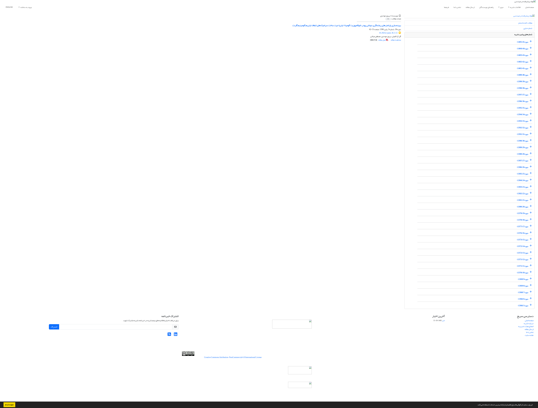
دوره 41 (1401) (522, 68)
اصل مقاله (378, 40)
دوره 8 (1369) (523, 286)
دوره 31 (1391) (522, 134)
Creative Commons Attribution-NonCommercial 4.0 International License (233, 357)
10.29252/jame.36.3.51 (388, 33)
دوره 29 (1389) (522, 147)
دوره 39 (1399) (522, 81)
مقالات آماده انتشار (525, 23)
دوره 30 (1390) (522, 141)
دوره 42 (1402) (522, 62)
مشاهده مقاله (396, 40)
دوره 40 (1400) (522, 75)
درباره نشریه (529, 323)
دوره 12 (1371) (522, 259)
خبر (443, 320)
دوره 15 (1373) (522, 240)
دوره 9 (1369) (523, 279)
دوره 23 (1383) (522, 187)
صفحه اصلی (529, 7)
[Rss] (169, 335)
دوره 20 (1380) (522, 207)
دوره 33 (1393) (522, 121)
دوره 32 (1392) (522, 128)
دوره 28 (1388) (522, 154)
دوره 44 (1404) (522, 48)
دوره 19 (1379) (522, 213)
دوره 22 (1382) (522, 193)
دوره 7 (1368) (523, 292)
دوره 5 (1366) (523, 305)
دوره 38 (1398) (522, 88)
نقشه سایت (529, 335)
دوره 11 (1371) (522, 266)
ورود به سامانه (26, 7)
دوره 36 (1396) (522, 101)
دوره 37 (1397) (522, 95)
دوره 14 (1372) (522, 246)
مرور (501, 7)
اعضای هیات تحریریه (526, 326)
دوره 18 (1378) (522, 220)
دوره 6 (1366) (523, 299)
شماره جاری (527, 28)
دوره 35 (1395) (522, 108)
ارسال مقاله (470, 7)
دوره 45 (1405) (522, 42)
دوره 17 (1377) (522, 226)
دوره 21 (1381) (522, 200)
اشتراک (54, 327)
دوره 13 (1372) (522, 253)
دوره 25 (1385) (522, 174)
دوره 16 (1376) (522, 233)
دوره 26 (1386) (522, 167)
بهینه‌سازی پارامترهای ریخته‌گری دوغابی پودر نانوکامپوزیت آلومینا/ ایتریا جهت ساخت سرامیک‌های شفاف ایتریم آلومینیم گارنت (346, 25)
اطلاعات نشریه (515, 7)
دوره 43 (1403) (522, 55)
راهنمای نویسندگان (486, 7)
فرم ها (446, 7)
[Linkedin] (176, 335)
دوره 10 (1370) (522, 273)
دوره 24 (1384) (522, 180)
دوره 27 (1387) (522, 160)
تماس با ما (457, 7)
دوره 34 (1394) (522, 114)
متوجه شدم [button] (9, 404)
